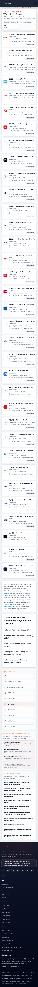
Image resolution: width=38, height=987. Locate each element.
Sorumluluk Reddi (7, 940)
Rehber (3, 897)
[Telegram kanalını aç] (27, 870)
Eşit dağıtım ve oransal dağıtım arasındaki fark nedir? (16, 653)
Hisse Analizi (5, 906)
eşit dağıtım (10, 602)
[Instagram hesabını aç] (13, 870)
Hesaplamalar (5, 916)
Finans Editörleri (6, 951)
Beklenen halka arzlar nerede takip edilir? (17, 637)
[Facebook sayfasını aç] (18, 870)
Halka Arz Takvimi (14, 8)
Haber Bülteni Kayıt (15, 978)
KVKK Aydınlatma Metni (19, 973)
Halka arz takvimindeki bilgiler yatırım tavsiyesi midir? (16, 661)
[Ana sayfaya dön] (9, 3)
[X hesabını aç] (3, 870)
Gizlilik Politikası (6, 973)
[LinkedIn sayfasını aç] (8, 870)
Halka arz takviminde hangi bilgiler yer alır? (17, 645)
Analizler (4, 909)
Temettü (4, 891)
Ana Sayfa (4, 8)
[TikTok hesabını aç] (3, 875)
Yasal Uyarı (5, 937)
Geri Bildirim (5, 922)
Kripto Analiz (5, 912)
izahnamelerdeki (9, 606)
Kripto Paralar (5, 894)
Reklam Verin (5, 930)
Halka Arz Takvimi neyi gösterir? (16, 630)
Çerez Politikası (31, 973)
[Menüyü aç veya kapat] (35, 3)
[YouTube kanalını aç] (22, 870)
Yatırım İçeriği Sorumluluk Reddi (11, 947)
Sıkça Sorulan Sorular (8, 934)
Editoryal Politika (6, 944)
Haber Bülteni (5, 919)
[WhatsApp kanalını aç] (32, 870)
